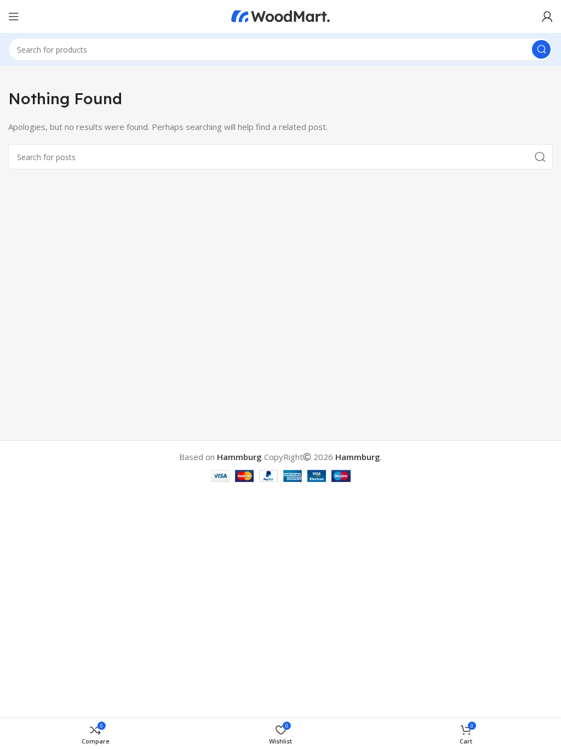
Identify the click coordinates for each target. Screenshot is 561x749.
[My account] (547, 16)
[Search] (541, 49)
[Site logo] (280, 15)
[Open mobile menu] (14, 16)
